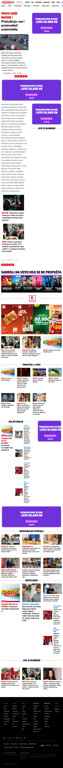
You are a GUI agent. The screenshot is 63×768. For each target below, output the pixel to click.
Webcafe (46, 2)
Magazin (39, 2)
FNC (13, 724)
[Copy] (26, 76)
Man (16, 260)
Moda (34, 719)
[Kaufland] (31, 299)
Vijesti (3, 6)
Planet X (46, 719)
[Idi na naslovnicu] (20, 3)
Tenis (14, 719)
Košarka (14, 716)
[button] (3, 277)
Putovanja (35, 721)
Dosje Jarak (55, 6)
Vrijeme (5, 724)
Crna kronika (18, 6)
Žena (53, 2)
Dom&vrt (35, 708)
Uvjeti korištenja (23, 744)
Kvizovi (45, 724)
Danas (6, 703)
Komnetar (46, 713)
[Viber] (23, 76)
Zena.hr (11, 754)
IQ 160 (23, 726)
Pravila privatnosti (8, 747)
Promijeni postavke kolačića (27, 747)
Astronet (46, 706)
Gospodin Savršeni (26, 724)
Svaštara (46, 721)
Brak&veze (35, 706)
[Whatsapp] (21, 76)
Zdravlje (35, 726)
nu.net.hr (53, 756)
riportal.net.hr (23, 756)
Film (23, 708)
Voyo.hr (16, 754)
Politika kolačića (33, 744)
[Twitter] (18, 76)
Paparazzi (24, 713)
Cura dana (46, 708)
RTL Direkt (36, 6)
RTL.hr (5, 754)
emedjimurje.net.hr (24, 754)
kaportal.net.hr (40, 754)
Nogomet (15, 706)
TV (22, 716)
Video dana (46, 726)
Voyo (23, 729)
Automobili (35, 731)
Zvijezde (24, 706)
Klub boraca (15, 711)
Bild (3, 260)
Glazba (23, 711)
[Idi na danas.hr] (8, 2)
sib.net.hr (33, 754)
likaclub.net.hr (23, 759)
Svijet (9, 6)
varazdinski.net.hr (50, 754)
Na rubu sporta (16, 713)
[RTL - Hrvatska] (49, 745)
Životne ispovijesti (37, 729)
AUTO (58, 2)
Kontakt (16, 747)
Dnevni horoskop (48, 711)
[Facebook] (16, 76)
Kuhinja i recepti (37, 711)
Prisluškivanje (9, 260)
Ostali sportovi (16, 721)
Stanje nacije (45, 6)
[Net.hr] (56, 745)
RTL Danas (27, 6)
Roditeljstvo (36, 724)
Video (57, 706)
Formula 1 (15, 726)
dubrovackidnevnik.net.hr (34, 756)
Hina (20, 73)
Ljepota (35, 713)
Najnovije (57, 709)
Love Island (24, 719)
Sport (27, 2)
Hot (32, 2)
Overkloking (47, 716)
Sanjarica (57, 711)
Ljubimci (35, 716)
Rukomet (15, 708)
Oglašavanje (14, 744)
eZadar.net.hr (46, 756)
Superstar (24, 721)
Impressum (6, 744)
